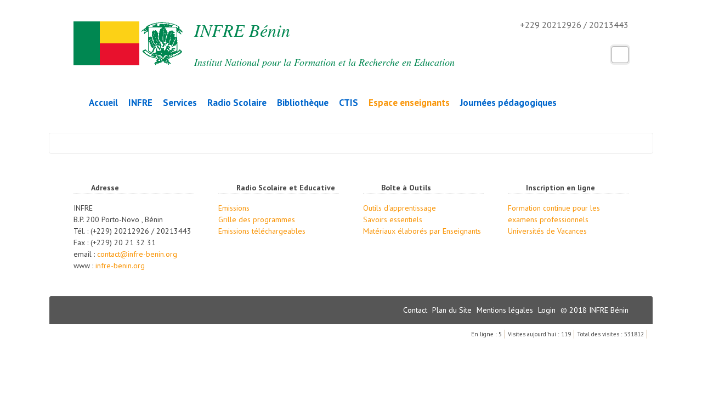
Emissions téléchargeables (261, 231)
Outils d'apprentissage (399, 208)
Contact (416, 310)
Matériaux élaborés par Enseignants (422, 231)
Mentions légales (506, 310)
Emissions (234, 208)
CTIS (348, 103)
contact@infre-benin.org (137, 254)
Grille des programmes (256, 219)
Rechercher (620, 55)
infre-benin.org (120, 265)
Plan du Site (453, 310)
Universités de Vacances (547, 231)
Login (548, 310)
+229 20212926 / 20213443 (510, 25)
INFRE (140, 103)
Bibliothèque (303, 103)
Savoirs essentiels (392, 219)
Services (180, 103)
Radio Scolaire (237, 103)
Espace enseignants (409, 103)
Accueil (103, 103)
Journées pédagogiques (508, 103)
